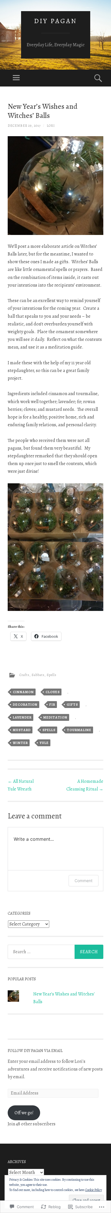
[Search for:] (55, 952)
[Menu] (16, 78)
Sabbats (38, 675)
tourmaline (79, 730)
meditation (55, 717)
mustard (22, 730)
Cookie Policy (93, 1190)
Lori (51, 125)
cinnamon (23, 692)
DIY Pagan (55, 20)
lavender (22, 717)
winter (20, 743)
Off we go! (24, 1113)
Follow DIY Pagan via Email (35, 1050)
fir (52, 704)
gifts (72, 704)
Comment (83, 880)
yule (44, 743)
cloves (53, 692)
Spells (51, 675)
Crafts (24, 675)
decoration (25, 704)
